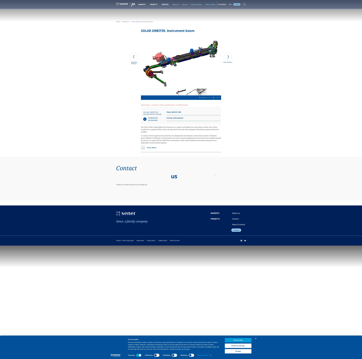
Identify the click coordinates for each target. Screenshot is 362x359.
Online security (174, 240)
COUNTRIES (222, 4)
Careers (185, 4)
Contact (237, 4)
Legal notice (140, 240)
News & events (196, 4)
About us (176, 4)
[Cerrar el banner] (255, 338)
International (178, 118)
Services (165, 4)
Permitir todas (238, 340)
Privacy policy (151, 240)
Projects (153, 4)
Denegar (238, 351)
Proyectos (125, 22)
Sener (118, 22)
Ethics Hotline (210, 4)
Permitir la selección (238, 346)
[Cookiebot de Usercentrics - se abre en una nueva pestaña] (115, 355)
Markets (141, 4)
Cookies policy (162, 240)
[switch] (156, 355)
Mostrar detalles (203, 355)
